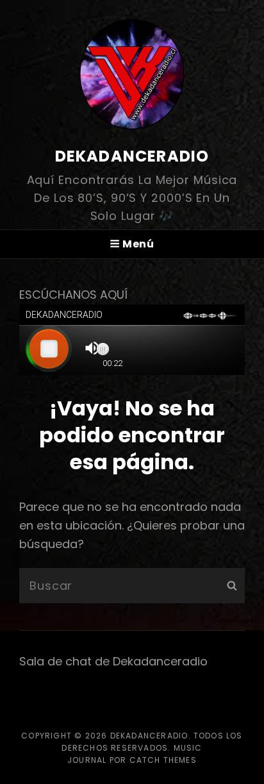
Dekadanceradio (132, 156)
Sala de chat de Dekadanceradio (113, 661)
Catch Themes (163, 760)
